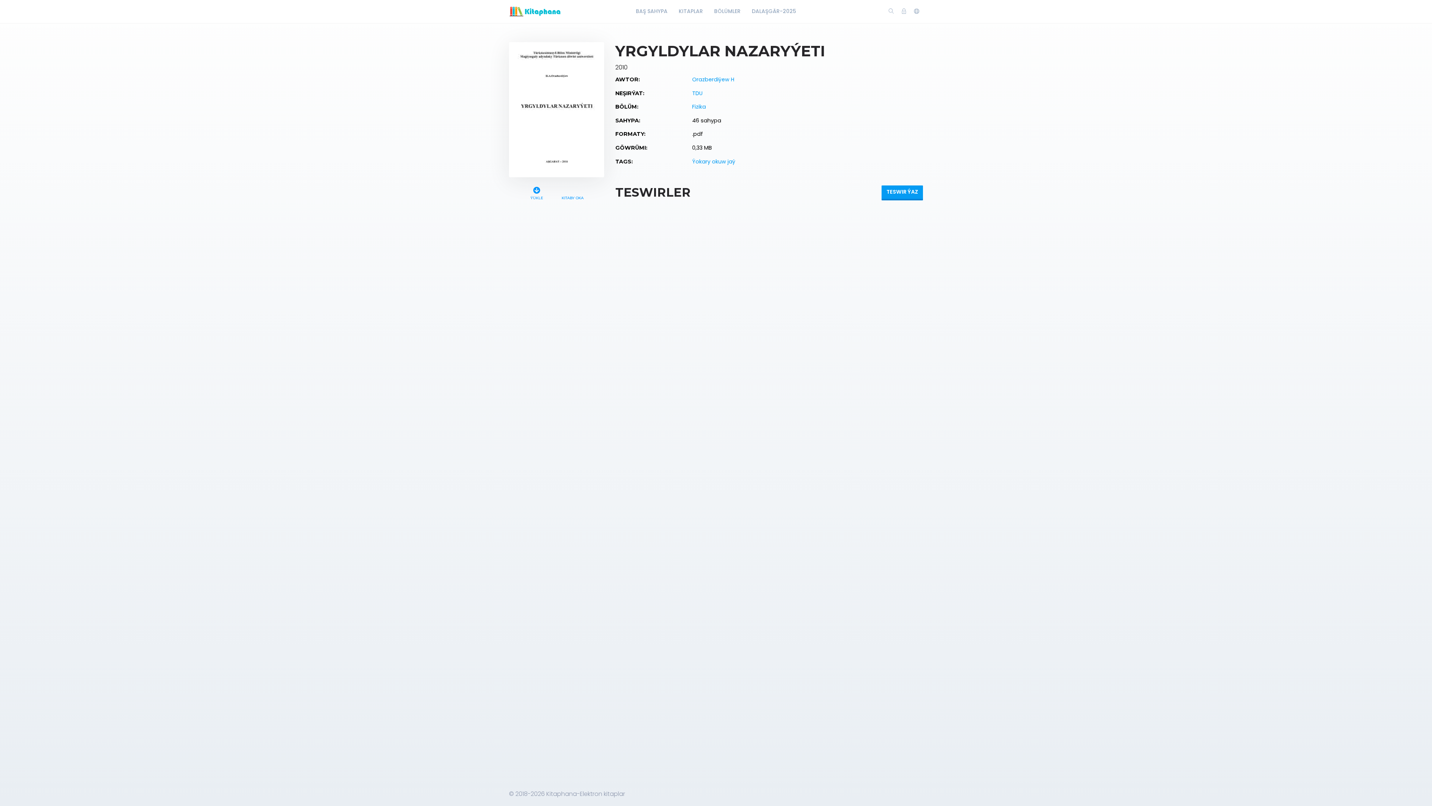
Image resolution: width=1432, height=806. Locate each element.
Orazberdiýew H (713, 79)
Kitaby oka (573, 198)
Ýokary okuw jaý (713, 161)
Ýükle (536, 198)
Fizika (699, 106)
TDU (697, 93)
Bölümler (727, 11)
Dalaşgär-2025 (774, 11)
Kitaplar (691, 11)
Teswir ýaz (902, 192)
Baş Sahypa (652, 11)
